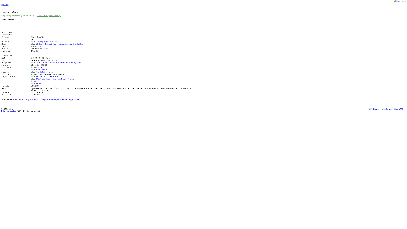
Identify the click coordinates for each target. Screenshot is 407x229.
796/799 (38, 83)
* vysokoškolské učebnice (44, 72)
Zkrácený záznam (45, 100)
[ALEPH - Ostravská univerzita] (4, 5)
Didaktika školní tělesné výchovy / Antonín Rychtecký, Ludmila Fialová (60, 44)
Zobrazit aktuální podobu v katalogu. (49, 16)
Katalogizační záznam (31, 100)
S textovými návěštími (58, 100)
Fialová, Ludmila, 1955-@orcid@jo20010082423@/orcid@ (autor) (58, 63)
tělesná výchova (41, 70)
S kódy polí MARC (72, 100)
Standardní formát (17, 100)
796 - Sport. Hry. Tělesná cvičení (47, 76)
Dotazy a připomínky (8, 111)
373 (37, 81)
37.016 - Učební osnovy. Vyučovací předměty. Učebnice (55, 79)
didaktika (39, 67)
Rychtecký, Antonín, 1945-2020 (47, 42)
